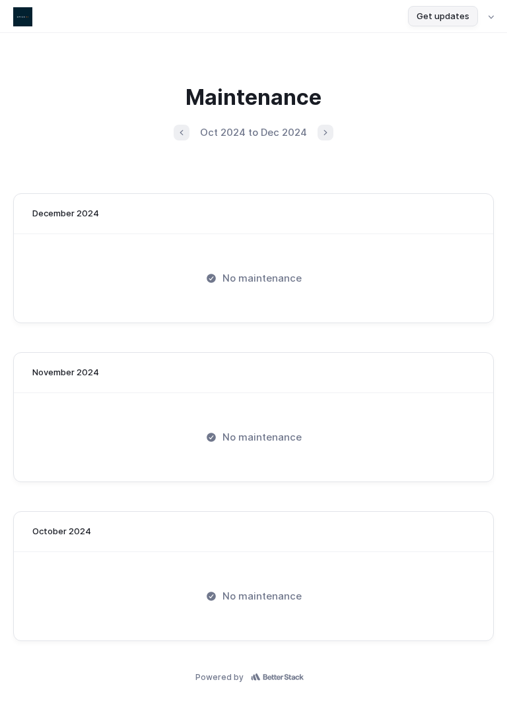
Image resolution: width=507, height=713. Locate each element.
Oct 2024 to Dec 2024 (253, 132)
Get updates (443, 16)
